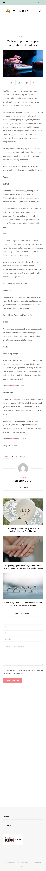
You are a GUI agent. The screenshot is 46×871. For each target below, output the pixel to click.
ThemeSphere (36, 862)
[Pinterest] (27, 82)
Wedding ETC (23, 480)
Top (23, 866)
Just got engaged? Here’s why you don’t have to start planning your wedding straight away (23, 566)
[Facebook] (12, 82)
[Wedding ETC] (23, 10)
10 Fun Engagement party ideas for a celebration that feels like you (23, 529)
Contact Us (7, 825)
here (13, 385)
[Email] (34, 82)
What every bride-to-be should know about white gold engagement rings (23, 604)
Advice (24, 37)
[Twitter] (19, 82)
